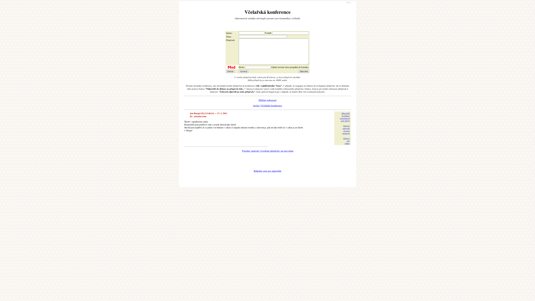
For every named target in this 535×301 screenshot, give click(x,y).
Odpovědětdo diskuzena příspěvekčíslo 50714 (345, 117)
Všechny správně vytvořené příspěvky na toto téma (267, 150)
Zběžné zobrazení (267, 100)
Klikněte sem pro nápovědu (267, 171)
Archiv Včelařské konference (267, 105)
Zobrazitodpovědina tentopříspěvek (346, 130)
